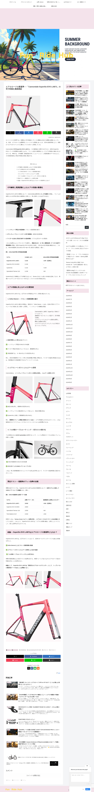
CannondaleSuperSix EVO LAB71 (34, 650)
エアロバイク (45, 650)
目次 (31, 164)
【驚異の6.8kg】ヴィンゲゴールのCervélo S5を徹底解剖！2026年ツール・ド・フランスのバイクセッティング (77, 273)
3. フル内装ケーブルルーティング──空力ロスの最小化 (32, 176)
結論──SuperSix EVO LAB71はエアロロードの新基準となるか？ (34, 180)
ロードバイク (15, 650)
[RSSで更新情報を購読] (38, 668)
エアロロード (53, 650)
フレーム (9, 650)
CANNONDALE (23, 650)
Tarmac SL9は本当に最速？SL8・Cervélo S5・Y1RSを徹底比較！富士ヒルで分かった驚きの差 (77, 265)
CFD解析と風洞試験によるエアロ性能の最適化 (29, 167)
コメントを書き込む (33, 775)
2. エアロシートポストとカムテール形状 (29, 173)
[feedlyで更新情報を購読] (35, 668)
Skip (83, 789)
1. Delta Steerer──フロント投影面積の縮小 (29, 171)
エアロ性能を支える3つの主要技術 (26, 169)
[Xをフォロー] (28, 668)
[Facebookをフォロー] (31, 668)
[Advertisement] (47, 18)
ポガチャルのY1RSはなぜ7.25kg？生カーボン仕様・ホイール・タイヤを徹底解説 (77, 240)
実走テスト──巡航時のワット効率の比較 (28, 178)
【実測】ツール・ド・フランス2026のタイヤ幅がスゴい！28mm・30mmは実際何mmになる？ (77, 257)
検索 (67, 224)
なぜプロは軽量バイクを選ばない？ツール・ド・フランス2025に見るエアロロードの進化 (77, 248)
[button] (56, 132)
